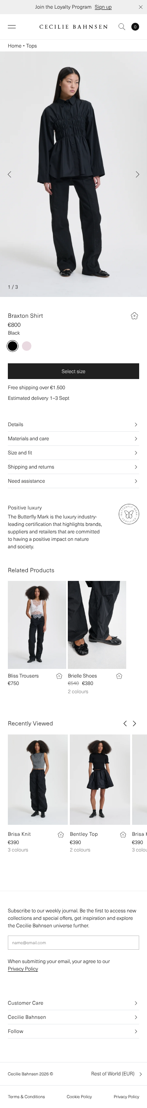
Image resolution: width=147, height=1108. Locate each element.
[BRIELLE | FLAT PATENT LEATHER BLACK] (97, 625)
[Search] (122, 26)
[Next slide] (137, 174)
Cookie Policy (79, 1096)
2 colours (78, 691)
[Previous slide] (9, 174)
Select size (73, 371)
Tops (31, 45)
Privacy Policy (23, 968)
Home (15, 45)
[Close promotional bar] (141, 7)
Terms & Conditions (26, 1096)
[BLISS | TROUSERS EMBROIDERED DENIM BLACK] (37, 625)
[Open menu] (12, 27)
